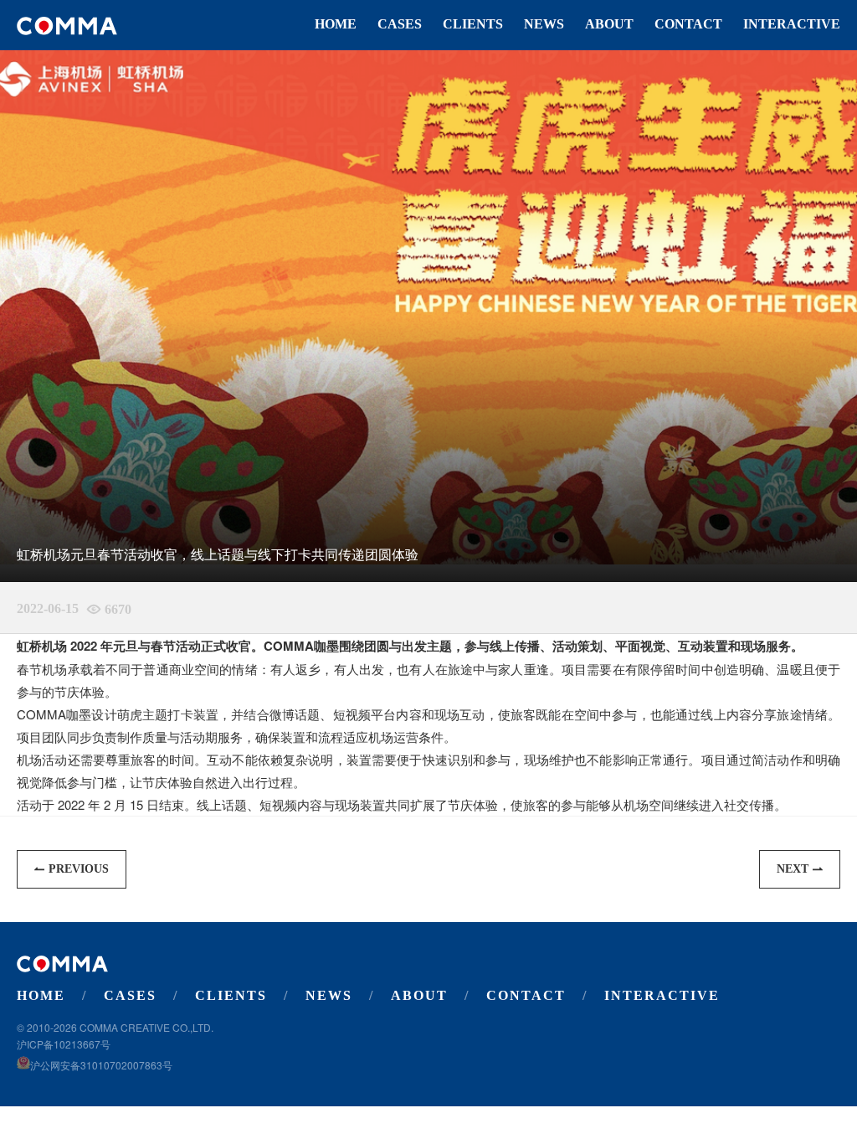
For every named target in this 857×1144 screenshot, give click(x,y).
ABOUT (609, 24)
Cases (399, 24)
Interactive (791, 24)
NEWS (544, 24)
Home (336, 24)
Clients (473, 24)
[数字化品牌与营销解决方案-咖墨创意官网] (67, 26)
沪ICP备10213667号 (63, 1044)
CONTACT (688, 24)
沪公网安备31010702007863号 (101, 1065)
